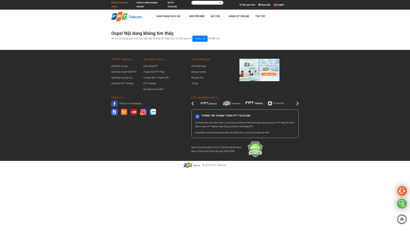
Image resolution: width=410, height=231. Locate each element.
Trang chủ (199, 38)
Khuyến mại (197, 77)
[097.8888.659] (402, 191)
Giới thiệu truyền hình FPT (124, 72)
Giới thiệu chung (119, 66)
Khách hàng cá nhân (119, 5)
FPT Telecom (219, 165)
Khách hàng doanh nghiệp (147, 5)
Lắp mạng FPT (150, 66)
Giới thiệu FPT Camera (122, 83)
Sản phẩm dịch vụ (168, 16)
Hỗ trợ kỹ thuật (198, 66)
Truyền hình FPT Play (153, 72)
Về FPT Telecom (172, 5)
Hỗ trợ (216, 16)
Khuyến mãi (197, 16)
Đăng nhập (266, 5)
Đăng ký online (239, 16)
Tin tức (260, 16)
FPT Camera (149, 83)
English (280, 5)
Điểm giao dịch (248, 5)
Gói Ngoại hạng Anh (153, 89)
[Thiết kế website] (259, 69)
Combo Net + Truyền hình (156, 77)
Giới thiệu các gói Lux (121, 77)
